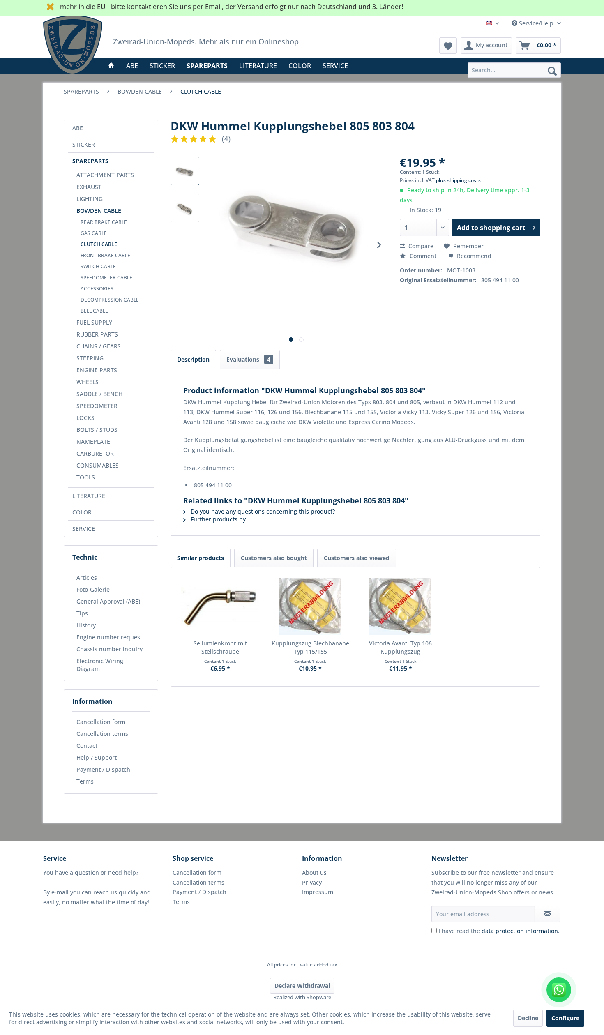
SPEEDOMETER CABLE (106, 277)
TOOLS (85, 477)
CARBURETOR (95, 453)
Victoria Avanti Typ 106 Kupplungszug (400, 647)
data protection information (520, 931)
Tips (82, 613)
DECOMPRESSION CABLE (110, 299)
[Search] (552, 70)
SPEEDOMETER (97, 406)
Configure (565, 1018)
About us (314, 872)
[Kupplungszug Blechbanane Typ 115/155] (311, 606)
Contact (86, 745)
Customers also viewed (357, 558)
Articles (86, 577)
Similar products (200, 558)
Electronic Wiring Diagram (99, 665)
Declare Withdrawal (302, 985)
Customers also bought (274, 558)
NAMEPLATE (93, 441)
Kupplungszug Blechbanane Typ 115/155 (310, 647)
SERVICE (83, 528)
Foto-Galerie (93, 589)
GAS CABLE (94, 233)
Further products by (217, 519)
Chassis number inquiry (109, 649)
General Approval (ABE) (108, 601)
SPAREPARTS (90, 161)
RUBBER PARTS (97, 334)
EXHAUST (88, 187)
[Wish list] (448, 45)
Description (193, 359)
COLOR (82, 512)
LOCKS (85, 418)
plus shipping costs (458, 180)
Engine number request (109, 637)
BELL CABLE (94, 310)
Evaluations (248, 359)
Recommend (473, 256)
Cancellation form (100, 722)
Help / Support (96, 757)
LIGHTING (89, 199)
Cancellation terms (102, 734)
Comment (423, 256)
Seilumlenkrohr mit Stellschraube (220, 647)
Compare (420, 246)
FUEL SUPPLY (94, 322)
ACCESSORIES (97, 288)
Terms (85, 781)
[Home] (111, 66)
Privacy (312, 882)
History (86, 625)
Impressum (317, 892)
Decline (528, 1018)
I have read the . (499, 931)
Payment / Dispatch (103, 769)
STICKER (83, 144)
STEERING (90, 358)
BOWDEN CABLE (98, 210)
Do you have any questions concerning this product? (262, 511)
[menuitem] (514, 70)
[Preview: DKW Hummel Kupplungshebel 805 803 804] (185, 171)
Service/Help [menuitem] (536, 23)
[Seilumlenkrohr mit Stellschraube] (220, 606)
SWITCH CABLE (98, 266)
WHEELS (87, 382)
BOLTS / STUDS (97, 429)
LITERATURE (88, 496)
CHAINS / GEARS (98, 346)
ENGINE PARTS (96, 370)
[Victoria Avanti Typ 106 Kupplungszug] (401, 606)
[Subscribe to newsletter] (547, 914)
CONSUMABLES (97, 465)
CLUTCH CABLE (99, 244)
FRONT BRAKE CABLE (105, 255)
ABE (77, 128)
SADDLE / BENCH (99, 394)
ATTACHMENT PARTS (105, 175)
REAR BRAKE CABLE (104, 222)
